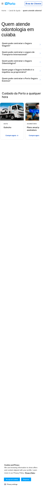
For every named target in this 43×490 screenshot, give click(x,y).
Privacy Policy (30, 473)
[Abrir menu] (2, 3)
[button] (11, 484)
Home (3, 10)
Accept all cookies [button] (12, 479)
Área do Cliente (33, 3)
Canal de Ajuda (14, 10)
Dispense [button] (26, 479)
